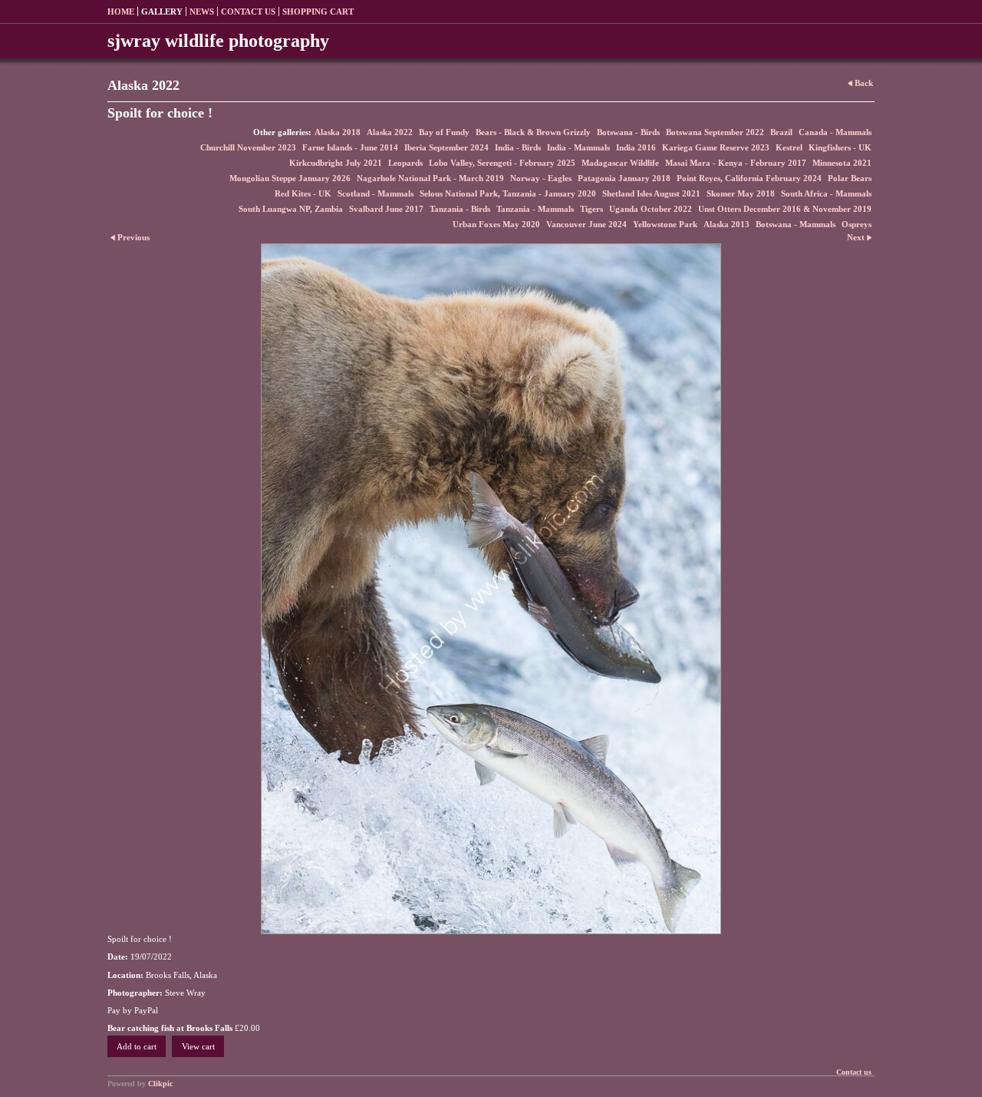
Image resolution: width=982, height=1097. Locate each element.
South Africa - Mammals (826, 193)
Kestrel (789, 147)
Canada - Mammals (835, 132)
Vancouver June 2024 (586, 224)
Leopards (405, 162)
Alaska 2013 (727, 224)
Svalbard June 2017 (386, 208)
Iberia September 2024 (446, 147)
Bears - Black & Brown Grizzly (533, 132)
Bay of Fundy (444, 132)
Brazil (781, 132)
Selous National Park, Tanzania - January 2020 (508, 193)
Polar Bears (850, 178)
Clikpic (160, 1083)
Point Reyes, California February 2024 (749, 178)
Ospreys (857, 224)
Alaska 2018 (338, 132)
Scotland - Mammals (376, 193)
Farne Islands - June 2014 (350, 147)
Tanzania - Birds (460, 208)
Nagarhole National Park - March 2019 (430, 178)
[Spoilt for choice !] (491, 588)
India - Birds (518, 147)
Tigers (591, 208)
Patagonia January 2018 (624, 178)
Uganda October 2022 (650, 208)
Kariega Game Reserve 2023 (715, 147)
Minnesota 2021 (842, 162)
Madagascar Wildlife (620, 162)
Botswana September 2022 (715, 132)
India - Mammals (578, 147)
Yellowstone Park (665, 224)
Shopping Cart (318, 11)
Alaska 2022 (390, 132)
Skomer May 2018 (741, 193)
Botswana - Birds (628, 132)
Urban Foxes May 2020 (496, 224)
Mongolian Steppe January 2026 (290, 178)
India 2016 (636, 147)
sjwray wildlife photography (218, 41)
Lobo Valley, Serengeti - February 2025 (502, 162)
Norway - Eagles (541, 178)
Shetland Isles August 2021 (651, 193)
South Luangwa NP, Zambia (291, 208)
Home (120, 11)
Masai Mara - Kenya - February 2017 (735, 162)
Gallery (162, 11)
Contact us (248, 11)
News (201, 11)
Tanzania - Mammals (535, 208)
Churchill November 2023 (248, 147)
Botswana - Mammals (795, 224)
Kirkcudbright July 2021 (335, 162)
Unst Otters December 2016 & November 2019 (785, 208)
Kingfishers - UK (840, 147)
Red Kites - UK (303, 193)
